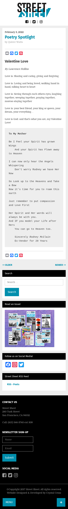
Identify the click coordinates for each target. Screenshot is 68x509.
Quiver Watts (15, 42)
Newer (59, 265)
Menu (9, 502)
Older (8, 265)
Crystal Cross (53, 492)
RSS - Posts (13, 384)
